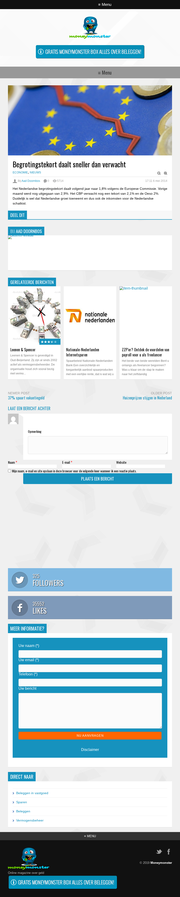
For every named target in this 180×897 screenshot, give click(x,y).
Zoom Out (159, 173)
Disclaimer (90, 750)
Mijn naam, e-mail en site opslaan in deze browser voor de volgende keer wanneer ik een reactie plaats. (74, 470)
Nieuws (35, 172)
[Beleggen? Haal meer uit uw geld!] (90, 59)
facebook (168, 851)
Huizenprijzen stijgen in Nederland (147, 398)
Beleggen (23, 811)
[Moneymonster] (90, 36)
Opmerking (34, 431)
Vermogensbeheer (30, 820)
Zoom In (165, 173)
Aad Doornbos (31, 181)
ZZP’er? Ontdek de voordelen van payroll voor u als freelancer (145, 352)
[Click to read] (90, 315)
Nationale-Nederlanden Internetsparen (82, 352)
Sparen (21, 802)
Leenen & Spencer (23, 349)
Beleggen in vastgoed (32, 793)
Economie (20, 172)
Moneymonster (161, 863)
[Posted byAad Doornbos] (21, 235)
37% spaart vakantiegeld (26, 398)
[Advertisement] (90, 528)
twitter (159, 851)
